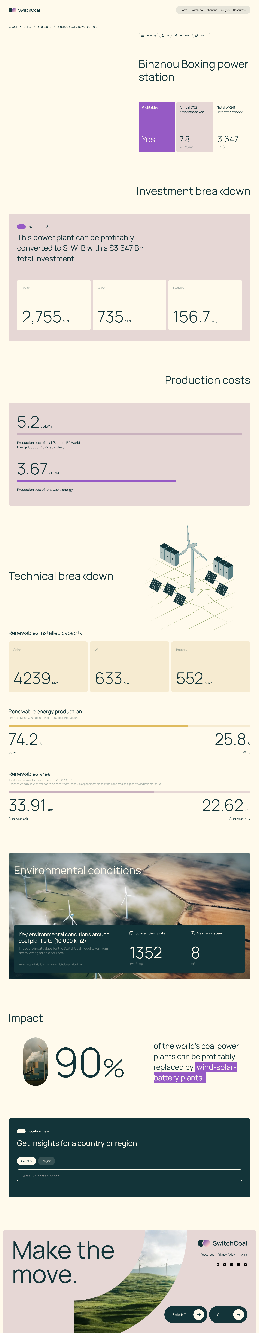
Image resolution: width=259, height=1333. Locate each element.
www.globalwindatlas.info (34, 964)
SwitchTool (197, 10)
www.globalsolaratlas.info (66, 964)
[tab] (26, 1161)
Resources (239, 10)
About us (212, 10)
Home (183, 10)
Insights (225, 10)
